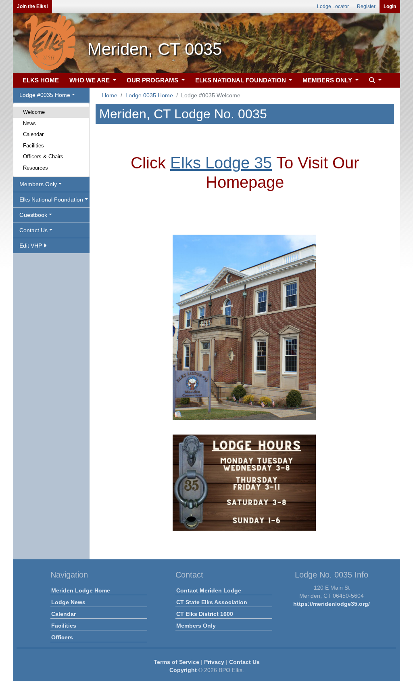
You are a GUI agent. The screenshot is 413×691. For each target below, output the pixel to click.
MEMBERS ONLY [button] (328, 80)
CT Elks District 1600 (204, 614)
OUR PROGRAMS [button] (153, 80)
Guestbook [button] (33, 215)
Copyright (183, 670)
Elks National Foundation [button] (51, 199)
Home (109, 95)
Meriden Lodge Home (80, 590)
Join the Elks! (32, 6)
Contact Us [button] (33, 230)
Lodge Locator (333, 6)
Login (390, 6)
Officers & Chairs (43, 156)
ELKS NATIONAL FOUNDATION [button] (241, 80)
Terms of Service (176, 662)
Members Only (196, 625)
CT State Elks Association (211, 602)
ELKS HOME (41, 80)
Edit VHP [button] (31, 245)
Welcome (34, 112)
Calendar (33, 134)
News (29, 123)
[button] (374, 80)
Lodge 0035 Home (149, 95)
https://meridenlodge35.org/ (331, 604)
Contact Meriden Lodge (208, 590)
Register (366, 6)
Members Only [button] (38, 184)
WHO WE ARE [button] (90, 80)
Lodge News (68, 602)
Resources (35, 168)
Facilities (33, 146)
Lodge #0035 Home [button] (44, 95)
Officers (62, 637)
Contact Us (244, 662)
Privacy (214, 662)
